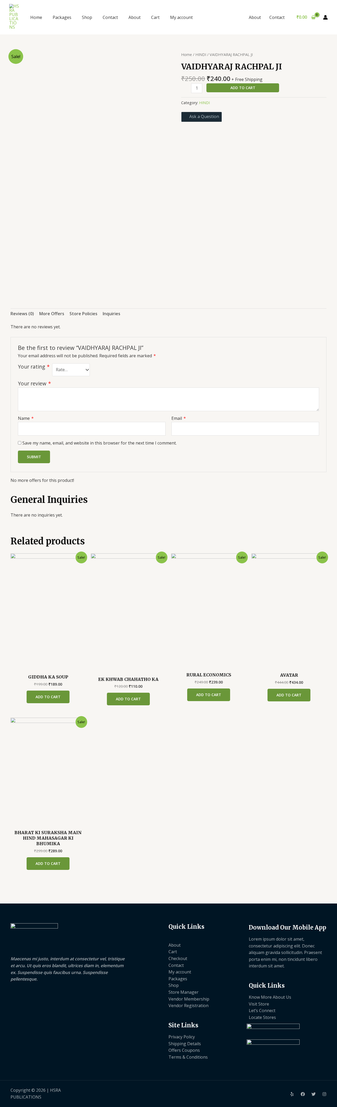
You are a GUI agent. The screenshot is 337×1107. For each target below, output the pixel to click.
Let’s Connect (262, 1010)
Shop (87, 17)
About (134, 17)
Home (36, 17)
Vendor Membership (188, 999)
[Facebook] (303, 1094)
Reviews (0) (22, 314)
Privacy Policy (181, 1037)
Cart (155, 17)
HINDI (200, 54)
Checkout (177, 958)
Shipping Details (184, 1044)
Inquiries (111, 314)
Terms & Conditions (188, 1057)
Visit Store (259, 1004)
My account (181, 17)
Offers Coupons (184, 1050)
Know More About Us (270, 997)
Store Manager (183, 992)
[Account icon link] (325, 17)
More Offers (51, 314)
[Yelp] (292, 1094)
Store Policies (83, 314)
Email (178, 418)
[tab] (22, 313)
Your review (34, 383)
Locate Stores (262, 1017)
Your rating (34, 366)
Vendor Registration (188, 1005)
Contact (110, 17)
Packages (62, 17)
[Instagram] (324, 1094)
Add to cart (242, 87)
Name (26, 418)
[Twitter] (313, 1094)
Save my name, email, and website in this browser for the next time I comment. (99, 443)
